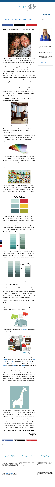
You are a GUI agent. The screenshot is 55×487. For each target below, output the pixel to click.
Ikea (9, 363)
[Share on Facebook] (1, 241)
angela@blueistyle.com (42, 62)
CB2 (12, 361)
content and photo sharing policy (10, 473)
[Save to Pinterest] (1, 246)
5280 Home (47, 53)
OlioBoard (24, 329)
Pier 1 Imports (21, 367)
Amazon (19, 363)
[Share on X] (1, 243)
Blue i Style (27, 7)
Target (29, 361)
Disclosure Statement (42, 476)
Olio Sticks (6, 359)
